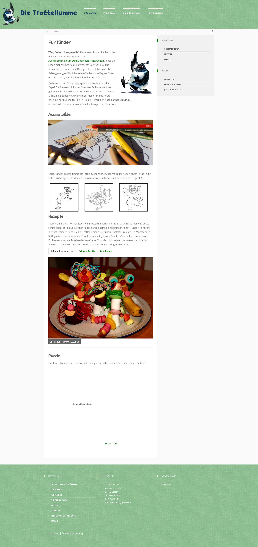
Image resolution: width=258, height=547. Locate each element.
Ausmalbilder (55, 60)
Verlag (54, 521)
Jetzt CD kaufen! (173, 89)
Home (46, 31)
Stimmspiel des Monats (63, 515)
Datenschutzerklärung (64, 484)
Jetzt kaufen (155, 13)
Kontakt (55, 510)
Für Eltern (109, 13)
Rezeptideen (97, 60)
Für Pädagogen (131, 13)
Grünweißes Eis (87, 251)
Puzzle (168, 59)
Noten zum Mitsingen (76, 60)
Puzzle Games (111, 443)
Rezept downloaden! (65, 341)
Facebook (166, 484)
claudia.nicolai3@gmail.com (118, 502)
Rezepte (168, 54)
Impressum (53, 533)
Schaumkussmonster (62, 251)
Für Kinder (90, 13)
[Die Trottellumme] (39, 12)
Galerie (54, 505)
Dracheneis (106, 251)
